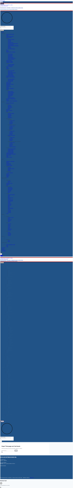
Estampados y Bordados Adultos (13, 43)
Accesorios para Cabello (9, 295)
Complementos (8, 164)
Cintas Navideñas (10, 57)
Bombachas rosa (10, 197)
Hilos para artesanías (10, 297)
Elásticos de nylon (10, 65)
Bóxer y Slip (7, 368)
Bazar (7, 111)
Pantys (8, 402)
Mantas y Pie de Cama (11, 135)
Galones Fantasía (10, 74)
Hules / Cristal (8, 82)
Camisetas (8, 184)
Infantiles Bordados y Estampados (13, 45)
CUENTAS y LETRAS (9, 62)
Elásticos (7, 63)
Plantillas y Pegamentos (10, 88)
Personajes (9, 47)
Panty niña (9, 234)
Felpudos (9, 108)
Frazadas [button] (9, 333)
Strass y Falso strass (11, 70)
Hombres (7, 216)
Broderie (9, 96)
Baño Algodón (10, 107)
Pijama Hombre (10, 188)
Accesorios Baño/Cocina (9, 314)
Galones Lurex (10, 71)
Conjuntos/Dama (10, 199)
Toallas (7, 366)
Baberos (7, 162)
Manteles (9, 116)
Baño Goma (9, 106)
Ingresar (2, 3)
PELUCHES (3, 247)
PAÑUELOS (8, 85)
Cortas (9, 224)
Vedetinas (9, 212)
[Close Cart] (1, 483)
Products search (2, 26)
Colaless (9, 198)
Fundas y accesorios (12, 146)
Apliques (7, 38)
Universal (9, 211)
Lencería (7, 193)
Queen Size (11, 122)
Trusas (7, 213)
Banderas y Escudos (11, 39)
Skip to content (2, 0)
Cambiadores (8, 163)
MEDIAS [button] (3, 214)
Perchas (7, 87)
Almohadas (8, 109)
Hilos (7, 245)
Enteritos (9, 167)
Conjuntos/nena (9, 383)
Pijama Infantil (10, 189)
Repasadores (10, 117)
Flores (7, 67)
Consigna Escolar (10, 42)
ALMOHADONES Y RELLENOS (9, 350)
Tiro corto (9, 210)
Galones (7, 69)
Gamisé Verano (8, 171)
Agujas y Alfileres (9, 37)
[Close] (0, 252)
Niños (9, 182)
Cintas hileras (10, 56)
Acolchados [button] (9, 119)
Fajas (7, 185)
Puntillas (7, 90)
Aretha (9, 195)
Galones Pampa (10, 73)
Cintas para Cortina (11, 59)
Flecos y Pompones (9, 66)
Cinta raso (9, 40)
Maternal (9, 191)
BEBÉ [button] (2, 159)
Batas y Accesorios (9, 110)
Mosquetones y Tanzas (9, 84)
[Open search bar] (0, 25)
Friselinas (7, 68)
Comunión (9, 41)
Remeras (9, 170)
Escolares (9, 233)
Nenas (9, 241)
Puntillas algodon (10, 91)
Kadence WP (32, 477)
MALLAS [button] (3, 236)
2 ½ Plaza (10, 121)
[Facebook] (1, 2)
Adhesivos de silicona (11, 194)
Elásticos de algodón (11, 64)
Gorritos (7, 173)
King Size (10, 123)
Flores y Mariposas (11, 44)
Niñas (9, 206)
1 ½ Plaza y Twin (12, 120)
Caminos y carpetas (11, 113)
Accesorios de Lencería (10, 36)
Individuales (10, 115)
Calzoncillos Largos (9, 183)
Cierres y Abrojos (9, 60)
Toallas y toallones (9, 157)
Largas (9, 218)
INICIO (3, 32)
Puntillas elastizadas (11, 92)
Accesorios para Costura (10, 34)
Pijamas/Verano (10, 172)
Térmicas (9, 220)
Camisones (9, 190)
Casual (9, 232)
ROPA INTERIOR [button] (3, 367)
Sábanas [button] (9, 136)
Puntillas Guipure (10, 93)
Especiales (9, 386)
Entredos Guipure (10, 94)
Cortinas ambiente (11, 149)
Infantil (7, 156)
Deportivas (8, 239)
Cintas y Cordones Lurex (11, 58)
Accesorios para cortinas (11, 148)
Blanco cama (8, 118)
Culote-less (9, 385)
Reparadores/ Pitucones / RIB (10, 98)
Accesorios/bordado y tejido (10, 244)
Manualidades (8, 83)
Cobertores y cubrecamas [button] (12, 124)
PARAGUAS (3, 249)
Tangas (9, 209)
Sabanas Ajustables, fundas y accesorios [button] (14, 141)
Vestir (9, 221)
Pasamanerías (8, 86)
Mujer (7, 222)
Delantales (9, 114)
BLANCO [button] (3, 313)
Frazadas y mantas (9, 165)
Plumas (7, 89)
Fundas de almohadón (8, 349)
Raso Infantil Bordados (11, 48)
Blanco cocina (8, 112)
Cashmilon (9, 223)
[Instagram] (2, 2)
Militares (9, 46)
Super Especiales (10, 208)
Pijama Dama (10, 187)
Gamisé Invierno (8, 166)
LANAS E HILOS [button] (4, 242)
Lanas (7, 246)
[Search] (1, 29)
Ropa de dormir (8, 186)
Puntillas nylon (10, 95)
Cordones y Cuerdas (9, 61)
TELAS (3, 248)
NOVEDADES (3, 418)
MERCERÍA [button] (3, 33)
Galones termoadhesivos (12, 72)
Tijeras (7, 35)
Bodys (9, 196)
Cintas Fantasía (9, 280)
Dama (9, 240)
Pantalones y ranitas (11, 168)
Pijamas (9, 169)
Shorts (9, 207)
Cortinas (7, 147)
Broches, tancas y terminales (9, 278)
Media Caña (10, 219)
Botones (7, 277)
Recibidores (8, 174)
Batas (9, 192)
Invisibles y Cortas (10, 217)
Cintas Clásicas (9, 279)
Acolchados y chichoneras (10, 161)
